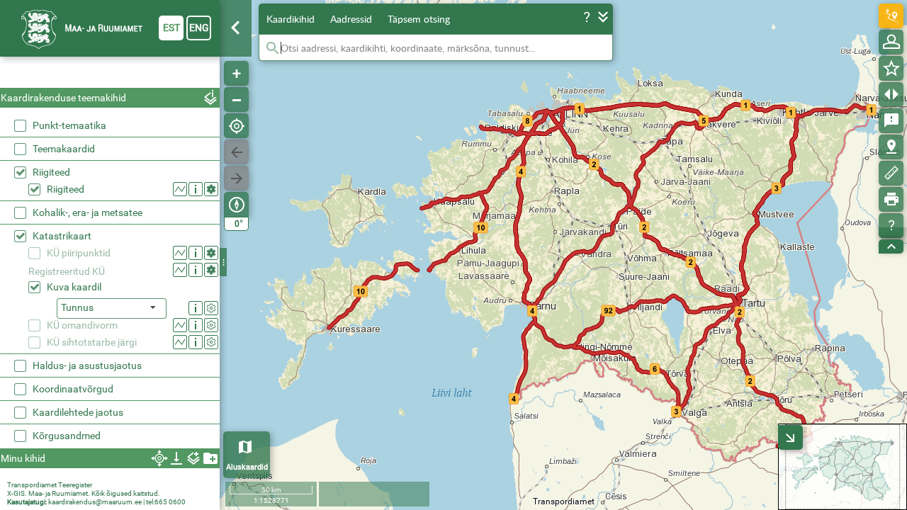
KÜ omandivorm (82, 325)
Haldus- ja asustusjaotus (87, 365)
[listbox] (112, 308)
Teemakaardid (64, 148)
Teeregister (75, 485)
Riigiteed (51, 172)
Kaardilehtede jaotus (78, 412)
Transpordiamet (32, 485)
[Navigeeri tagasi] (236, 152)
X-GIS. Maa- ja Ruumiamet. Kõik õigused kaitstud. (83, 493)
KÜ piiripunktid (79, 253)
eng (199, 27)
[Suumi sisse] (236, 73)
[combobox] (110, 74)
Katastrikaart (62, 236)
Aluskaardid (247, 467)
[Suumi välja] (236, 99)
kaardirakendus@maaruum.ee (95, 502)
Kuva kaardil (74, 287)
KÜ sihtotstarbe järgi (92, 342)
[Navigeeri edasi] (236, 178)
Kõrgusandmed (67, 435)
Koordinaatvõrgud (73, 389)
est (171, 27)
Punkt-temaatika (69, 125)
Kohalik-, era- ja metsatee (87, 212)
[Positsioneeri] (236, 125)
